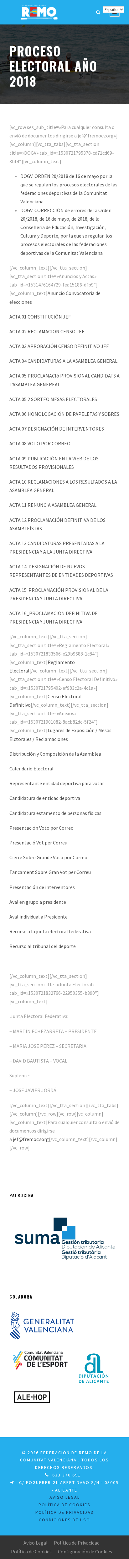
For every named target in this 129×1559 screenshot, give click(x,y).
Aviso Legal (35, 1543)
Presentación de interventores (42, 887)
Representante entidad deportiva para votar (56, 783)
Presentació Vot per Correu (38, 842)
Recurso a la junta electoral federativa (50, 931)
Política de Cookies (64, 1505)
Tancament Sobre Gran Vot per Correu (50, 872)
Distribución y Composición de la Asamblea (55, 754)
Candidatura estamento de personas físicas (55, 813)
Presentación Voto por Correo (41, 828)
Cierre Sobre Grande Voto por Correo (48, 857)
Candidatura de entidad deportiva (44, 798)
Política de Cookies (31, 1551)
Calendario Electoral (31, 768)
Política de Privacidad (77, 1543)
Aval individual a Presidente (38, 916)
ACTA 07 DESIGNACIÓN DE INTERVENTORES (56, 429)
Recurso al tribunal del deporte (42, 946)
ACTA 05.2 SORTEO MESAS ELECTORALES (53, 399)
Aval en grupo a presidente (37, 902)
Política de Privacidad (64, 1512)
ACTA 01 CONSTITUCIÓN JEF (40, 316)
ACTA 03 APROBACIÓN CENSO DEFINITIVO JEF (59, 346)
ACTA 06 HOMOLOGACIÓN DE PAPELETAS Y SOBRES (64, 414)
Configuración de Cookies (85, 1551)
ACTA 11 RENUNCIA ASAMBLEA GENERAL (52, 505)
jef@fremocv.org (31, 1139)
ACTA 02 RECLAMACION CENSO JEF (46, 331)
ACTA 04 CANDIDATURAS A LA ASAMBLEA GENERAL (63, 361)
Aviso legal (64, 1497)
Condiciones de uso (64, 1520)
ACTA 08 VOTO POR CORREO (39, 443)
